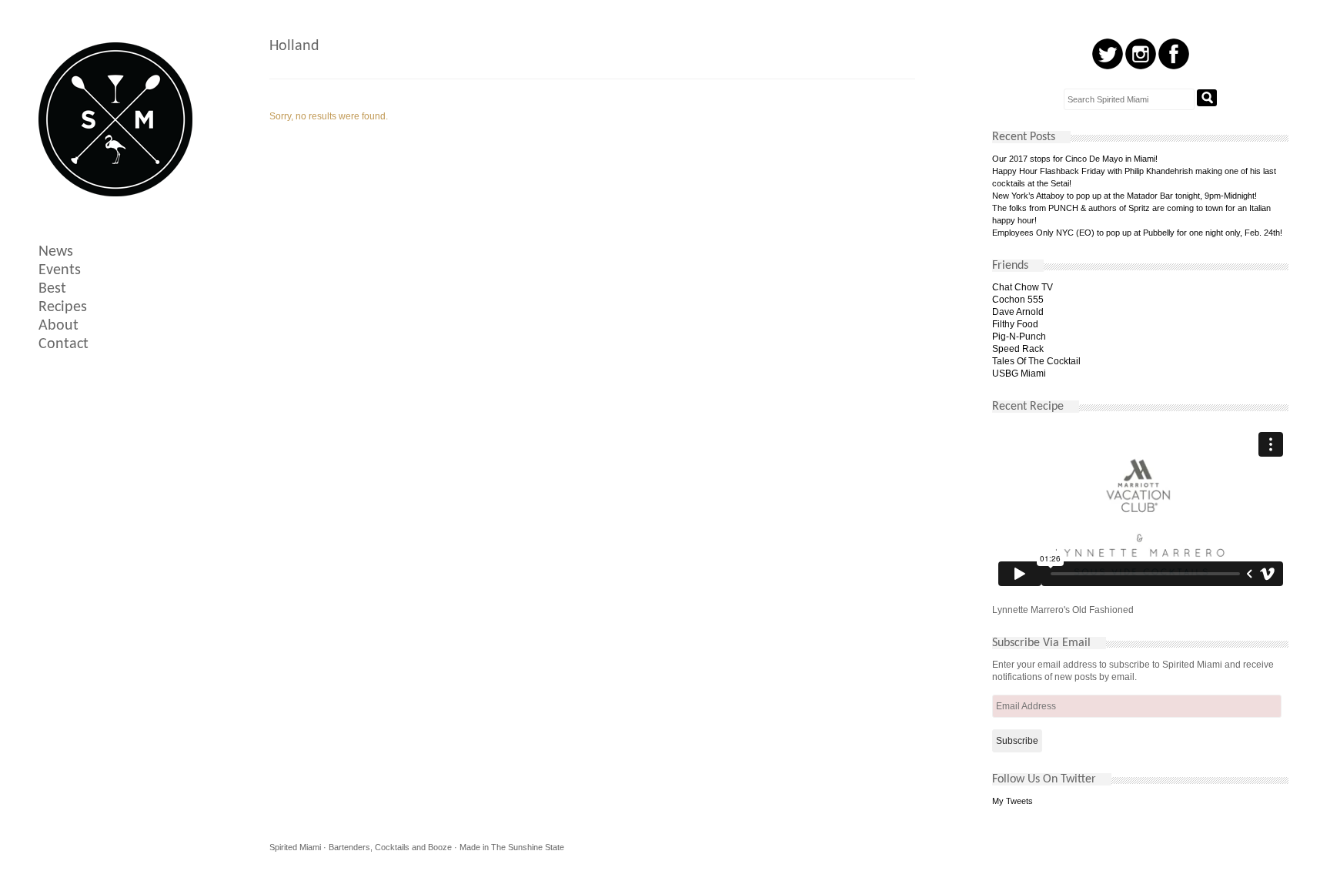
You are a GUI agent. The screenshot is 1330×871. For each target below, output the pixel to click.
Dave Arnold (1018, 312)
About (58, 325)
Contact (63, 344)
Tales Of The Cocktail (1036, 361)
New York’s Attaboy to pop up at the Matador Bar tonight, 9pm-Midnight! (1124, 195)
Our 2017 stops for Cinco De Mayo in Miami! (1075, 158)
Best (52, 288)
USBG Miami (1019, 373)
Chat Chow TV (1022, 287)
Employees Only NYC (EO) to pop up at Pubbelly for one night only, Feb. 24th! (1137, 232)
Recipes (62, 307)
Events (59, 270)
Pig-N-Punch (1019, 336)
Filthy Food (1015, 324)
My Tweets (1012, 801)
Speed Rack (1018, 348)
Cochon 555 (1018, 299)
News (55, 252)
